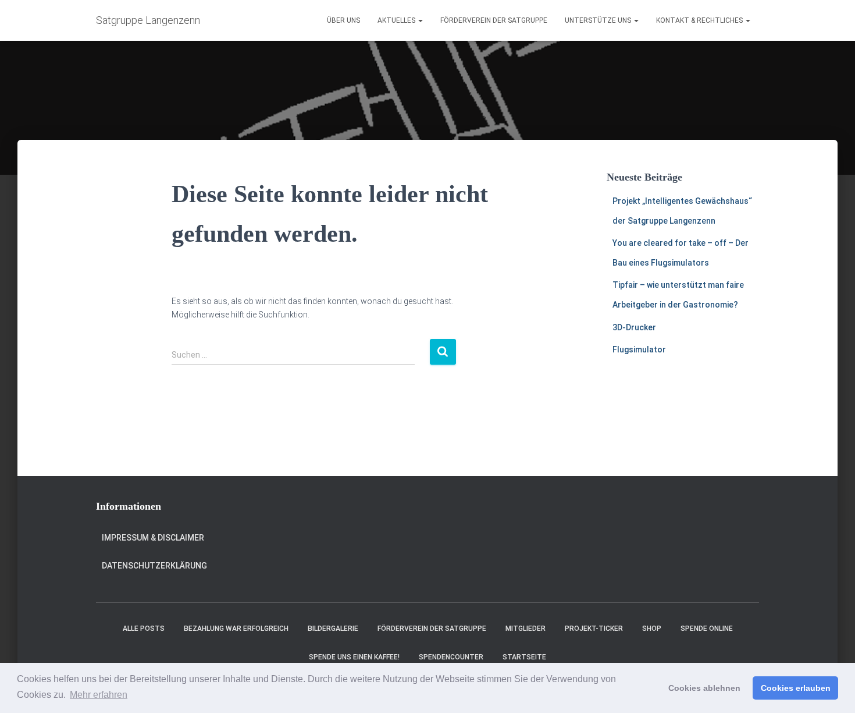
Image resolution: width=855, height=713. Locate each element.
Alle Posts (144, 628)
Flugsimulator (639, 349)
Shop (651, 628)
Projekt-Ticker (594, 628)
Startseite (524, 657)
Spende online (707, 628)
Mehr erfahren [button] (98, 695)
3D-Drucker (634, 327)
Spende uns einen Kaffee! (354, 657)
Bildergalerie (333, 628)
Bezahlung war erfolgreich (236, 628)
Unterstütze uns (599, 20)
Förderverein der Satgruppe (493, 20)
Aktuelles (397, 20)
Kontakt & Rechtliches (700, 20)
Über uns (343, 20)
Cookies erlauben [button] (796, 688)
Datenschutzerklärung (154, 565)
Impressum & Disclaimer (153, 537)
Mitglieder (525, 628)
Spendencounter (451, 657)
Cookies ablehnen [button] (704, 688)
